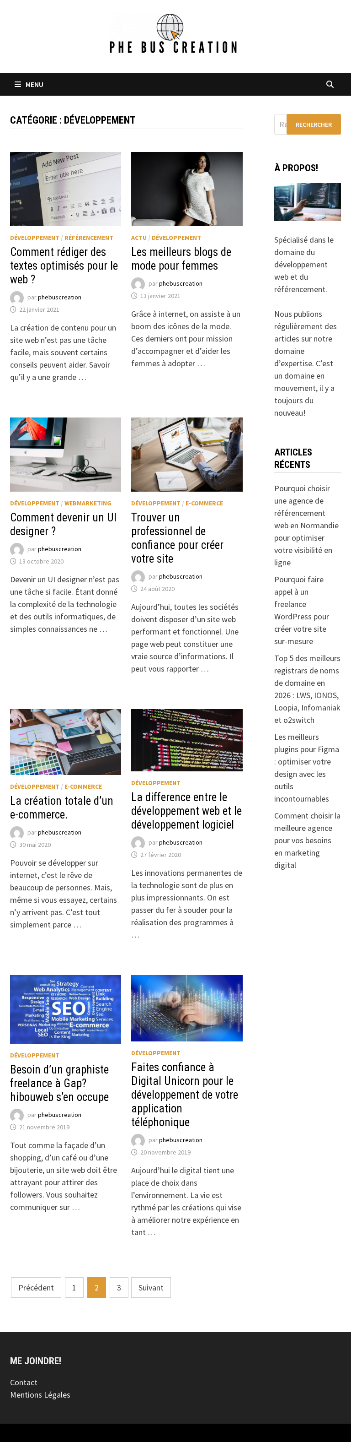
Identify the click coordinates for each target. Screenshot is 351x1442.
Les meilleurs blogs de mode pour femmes (181, 258)
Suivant (151, 1287)
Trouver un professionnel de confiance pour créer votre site (177, 538)
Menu (34, 84)
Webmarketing (88, 503)
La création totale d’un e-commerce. (61, 807)
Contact (23, 1382)
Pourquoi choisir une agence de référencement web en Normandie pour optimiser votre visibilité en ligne (306, 525)
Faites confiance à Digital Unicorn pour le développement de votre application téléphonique (184, 1095)
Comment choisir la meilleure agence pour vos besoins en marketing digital (307, 840)
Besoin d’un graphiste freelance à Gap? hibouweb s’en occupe (59, 1083)
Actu (139, 237)
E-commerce (204, 503)
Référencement (88, 237)
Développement (34, 237)
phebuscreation (59, 297)
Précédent (36, 1287)
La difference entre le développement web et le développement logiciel (186, 811)
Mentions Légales (40, 1394)
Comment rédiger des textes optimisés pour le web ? (64, 265)
